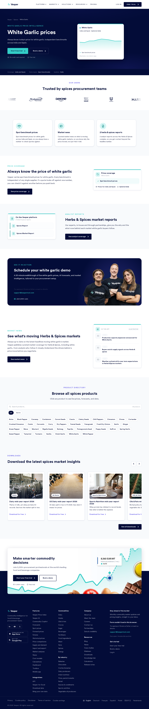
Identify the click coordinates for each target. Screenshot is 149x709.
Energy (60, 652)
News (35, 655)
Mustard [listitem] (35, 429)
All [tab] (11, 412)
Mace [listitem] (26, 429)
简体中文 (127, 700)
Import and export (39, 648)
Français (105, 700)
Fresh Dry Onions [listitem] (103, 424)
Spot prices (37, 628)
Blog (86, 641)
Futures (35, 635)
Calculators (88, 661)
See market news (18, 359)
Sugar (60, 628)
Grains (60, 618)
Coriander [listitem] (132, 419)
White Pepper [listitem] (88, 434)
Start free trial (16, 51)
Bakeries (61, 661)
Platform (40, 4)
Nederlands (137, 700)
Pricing (93, 4)
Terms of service (44, 700)
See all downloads (128, 526)
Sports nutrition (64, 688)
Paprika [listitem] (70, 429)
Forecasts (36, 625)
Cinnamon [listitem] (111, 419)
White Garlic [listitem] (74, 434)
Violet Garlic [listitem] (60, 434)
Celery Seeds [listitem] (84, 419)
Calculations (37, 662)
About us (87, 615)
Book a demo (38, 51)
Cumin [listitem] (30, 424)
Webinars (87, 651)
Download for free (16, 514)
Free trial (131, 4)
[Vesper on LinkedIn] (9, 627)
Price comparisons (39, 642)
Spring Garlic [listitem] (125, 429)
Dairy (60, 615)
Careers (87, 621)
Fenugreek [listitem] (89, 424)
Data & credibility (90, 631)
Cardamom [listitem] (46, 419)
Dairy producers (64, 671)
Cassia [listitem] (72, 419)
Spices (16, 19)
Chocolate (62, 665)
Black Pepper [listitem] (22, 419)
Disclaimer (32, 700)
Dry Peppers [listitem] (61, 424)
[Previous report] (133, 463)
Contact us (88, 625)
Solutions (66, 4)
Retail (60, 681)
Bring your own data (40, 691)
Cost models (37, 658)
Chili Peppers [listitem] (98, 419)
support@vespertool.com (24, 293)
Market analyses (39, 652)
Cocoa (60, 625)
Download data (38, 688)
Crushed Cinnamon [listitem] (16, 424)
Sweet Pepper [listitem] (14, 434)
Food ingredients (64, 638)
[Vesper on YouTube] (15, 627)
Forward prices (38, 631)
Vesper (9, 19)
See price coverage (19, 191)
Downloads (88, 655)
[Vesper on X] (20, 627)
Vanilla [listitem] (48, 434)
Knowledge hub (90, 658)
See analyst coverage (77, 236)
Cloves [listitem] (121, 419)
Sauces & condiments (66, 685)
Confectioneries (64, 668)
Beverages (62, 631)
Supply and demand (40, 645)
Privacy (10, 700)
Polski (120, 700)
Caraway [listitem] (34, 419)
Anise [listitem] (11, 419)
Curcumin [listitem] (40, 424)
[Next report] (139, 463)
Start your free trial (24, 578)
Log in (118, 4)
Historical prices (39, 638)
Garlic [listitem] (116, 424)
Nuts (60, 645)
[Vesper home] (12, 4)
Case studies (89, 648)
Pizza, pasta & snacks (66, 678)
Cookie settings (59, 700)
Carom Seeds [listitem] (60, 419)
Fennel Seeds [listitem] (75, 424)
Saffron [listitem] (113, 429)
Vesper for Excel (39, 685)
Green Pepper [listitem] (14, 429)
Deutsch (96, 700)
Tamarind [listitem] (27, 434)
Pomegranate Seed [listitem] (84, 429)
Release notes (89, 665)
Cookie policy (20, 700)
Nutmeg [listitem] (60, 429)
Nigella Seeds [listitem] (47, 429)
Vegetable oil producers (67, 691)
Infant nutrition (63, 675)
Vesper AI (36, 618)
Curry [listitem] (50, 424)
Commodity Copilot (40, 621)
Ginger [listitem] (125, 424)
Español (113, 700)
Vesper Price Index (39, 615)
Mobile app (37, 672)
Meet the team (89, 618)
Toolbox (36, 668)
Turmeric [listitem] (38, 434)
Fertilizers (62, 635)
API (34, 681)
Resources (80, 4)
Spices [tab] (18, 412)
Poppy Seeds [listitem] (101, 429)
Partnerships (88, 628)
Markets (53, 4)
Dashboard (37, 665)
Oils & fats (62, 621)
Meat (60, 642)
